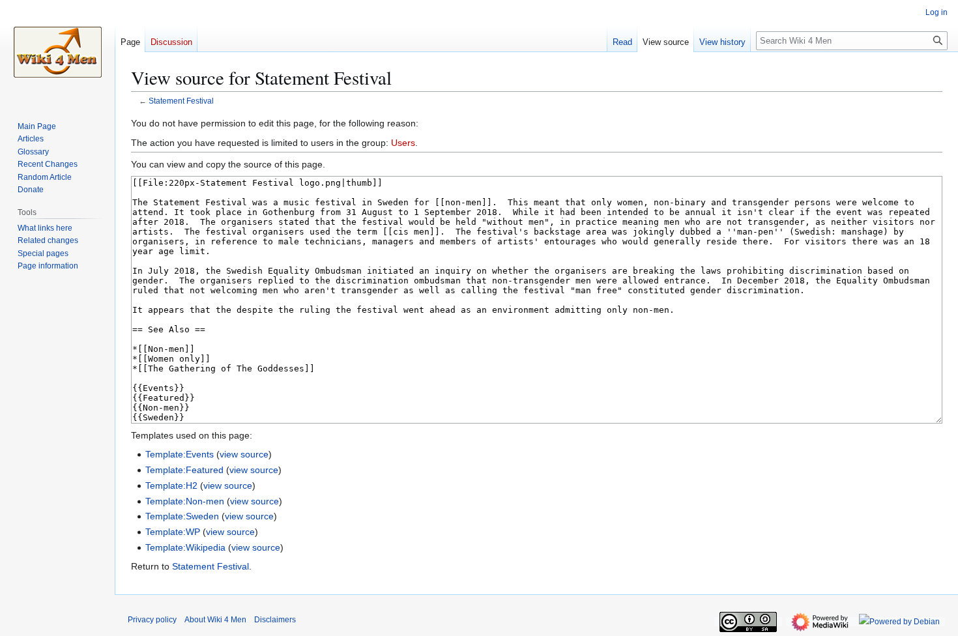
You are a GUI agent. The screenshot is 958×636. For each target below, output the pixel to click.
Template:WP (172, 532)
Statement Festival (181, 100)
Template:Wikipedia (185, 547)
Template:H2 (171, 485)
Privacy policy (152, 619)
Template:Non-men (184, 501)
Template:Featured (184, 470)
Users (403, 142)
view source (244, 454)
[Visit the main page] (57, 52)
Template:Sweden (182, 516)
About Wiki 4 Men (215, 619)
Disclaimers (275, 619)
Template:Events (179, 454)
